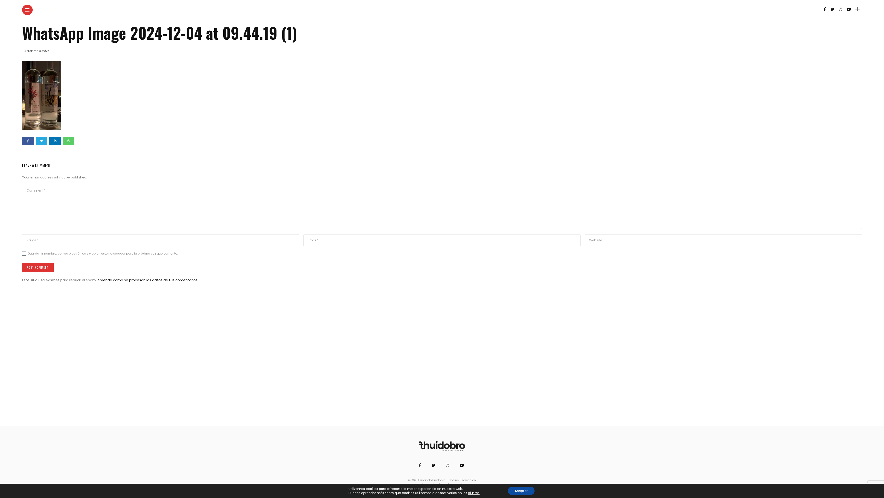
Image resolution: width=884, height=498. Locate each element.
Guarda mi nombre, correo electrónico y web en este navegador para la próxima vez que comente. (103, 253)
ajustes (474, 493)
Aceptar (521, 491)
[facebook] (28, 141)
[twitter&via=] (41, 141)
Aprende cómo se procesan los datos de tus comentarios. (147, 280)
